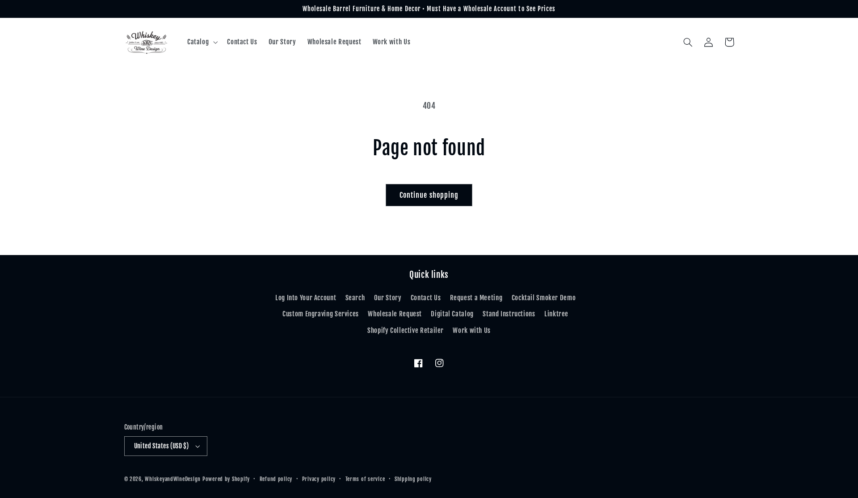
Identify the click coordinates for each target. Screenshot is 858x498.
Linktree (556, 314)
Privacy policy (319, 479)
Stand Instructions (509, 314)
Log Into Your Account (305, 298)
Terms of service (365, 479)
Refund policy (276, 479)
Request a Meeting (476, 298)
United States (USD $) (161, 446)
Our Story (388, 298)
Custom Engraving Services (320, 314)
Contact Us (426, 298)
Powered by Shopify (226, 479)
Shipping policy (413, 479)
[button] (201, 42)
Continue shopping (429, 195)
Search (355, 298)
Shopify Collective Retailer (405, 330)
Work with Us (472, 330)
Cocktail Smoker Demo (544, 298)
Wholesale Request (395, 314)
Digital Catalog (452, 314)
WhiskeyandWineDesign (173, 479)
